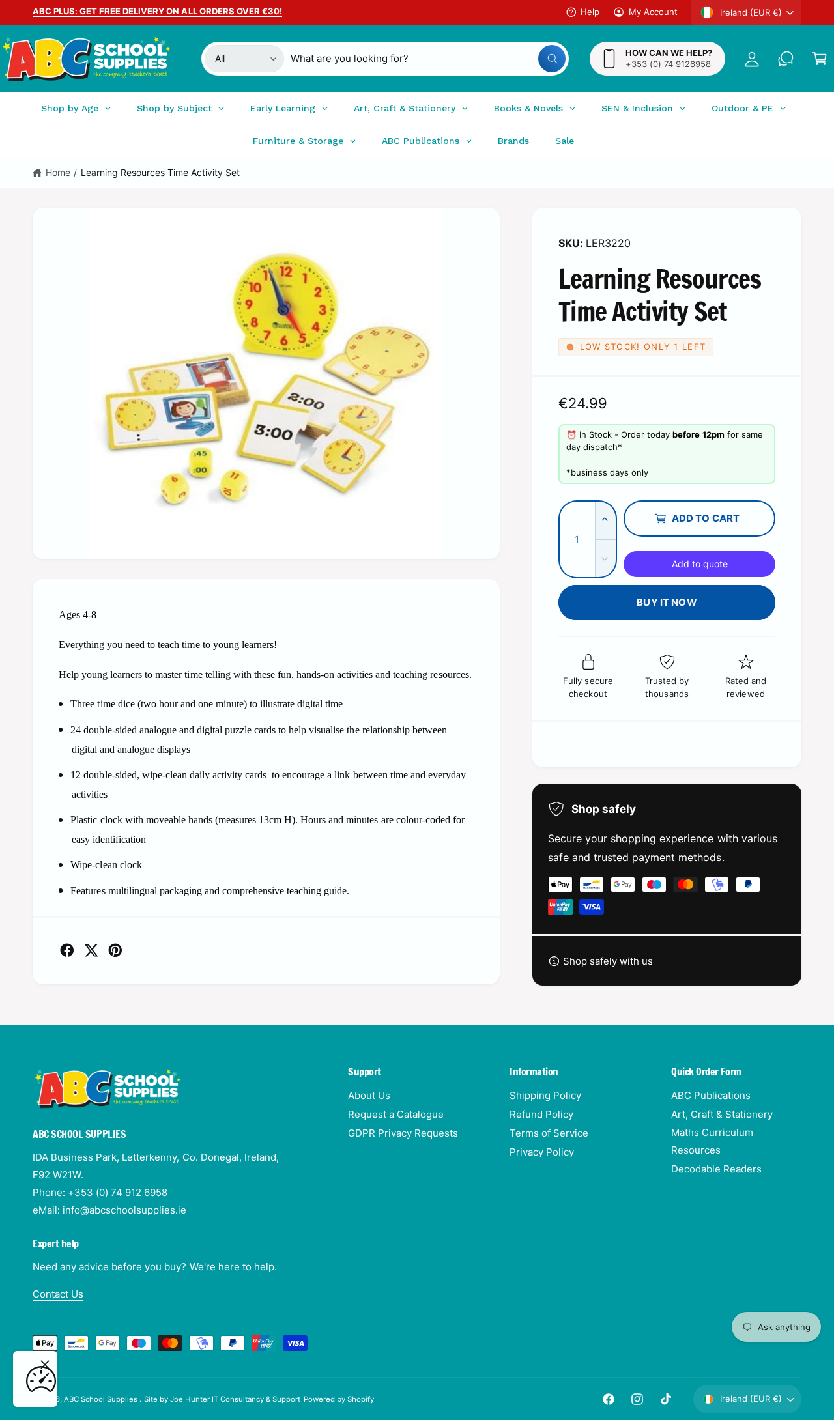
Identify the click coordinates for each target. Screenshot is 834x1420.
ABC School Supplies (101, 1399)
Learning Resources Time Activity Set (160, 172)
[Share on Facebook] (67, 950)
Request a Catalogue (396, 1114)
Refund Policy (541, 1114)
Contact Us (58, 1294)
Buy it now (667, 602)
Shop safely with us (608, 961)
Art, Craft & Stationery (722, 1114)
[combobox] (428, 59)
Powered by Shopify (339, 1399)
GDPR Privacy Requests (403, 1133)
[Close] (45, 1365)
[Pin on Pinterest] (115, 950)
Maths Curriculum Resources (712, 1141)
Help (590, 12)
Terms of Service (549, 1133)
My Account (653, 12)
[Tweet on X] (91, 950)
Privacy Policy (542, 1152)
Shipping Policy (545, 1095)
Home (58, 172)
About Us (369, 1095)
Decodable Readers (716, 1169)
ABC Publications (711, 1095)
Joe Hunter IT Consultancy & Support (235, 1399)
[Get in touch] (786, 59)
